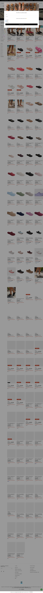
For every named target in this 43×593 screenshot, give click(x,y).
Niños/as (7, 22)
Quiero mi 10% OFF (21, 24)
